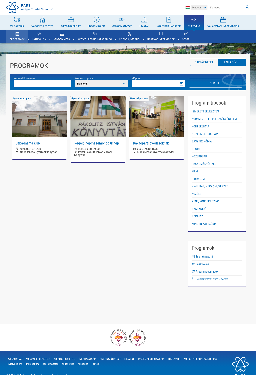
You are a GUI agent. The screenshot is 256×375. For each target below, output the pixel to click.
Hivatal (144, 26)
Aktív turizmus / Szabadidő (94, 39)
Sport (185, 39)
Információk (96, 26)
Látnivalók (39, 39)
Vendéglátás (62, 39)
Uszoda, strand (129, 39)
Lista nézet (232, 62)
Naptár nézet (204, 62)
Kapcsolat (83, 364)
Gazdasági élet (71, 26)
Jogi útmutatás (50, 364)
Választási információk (223, 26)
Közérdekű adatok (169, 26)
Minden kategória (204, 224)
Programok (17, 39)
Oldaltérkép (68, 364)
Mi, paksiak (17, 26)
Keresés (216, 83)
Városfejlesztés (42, 26)
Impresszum (32, 364)
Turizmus (194, 26)
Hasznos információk (161, 39)
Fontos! (96, 364)
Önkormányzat (122, 26)
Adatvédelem (15, 364)
